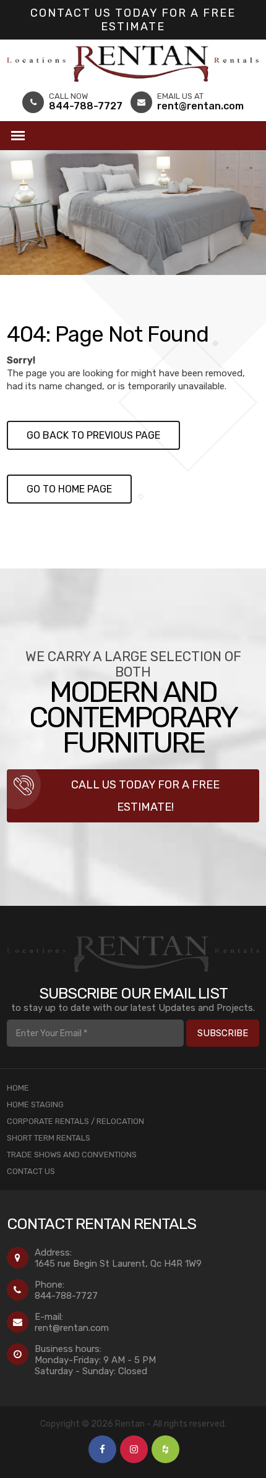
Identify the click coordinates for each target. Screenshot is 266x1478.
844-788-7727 (66, 1295)
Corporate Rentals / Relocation (75, 1121)
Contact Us (31, 1171)
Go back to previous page (93, 435)
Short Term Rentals (48, 1137)
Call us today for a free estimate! (145, 796)
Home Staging (35, 1104)
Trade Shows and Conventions (72, 1154)
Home (18, 1087)
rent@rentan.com (72, 1327)
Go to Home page (69, 489)
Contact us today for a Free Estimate (133, 19)
